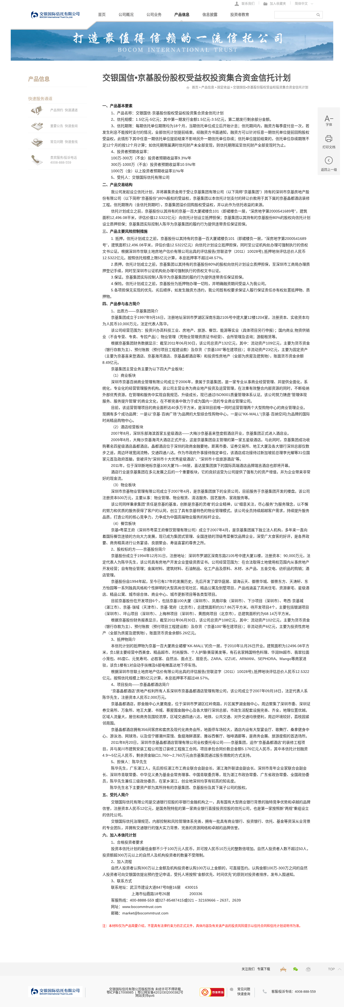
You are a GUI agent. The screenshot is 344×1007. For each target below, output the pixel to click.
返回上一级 (329, 170)
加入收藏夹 (278, 4)
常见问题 (243, 989)
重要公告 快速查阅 (64, 126)
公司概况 (126, 15)
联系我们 (248, 4)
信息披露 (209, 15)
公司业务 (154, 15)
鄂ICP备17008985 (120, 992)
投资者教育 (239, 15)
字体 (329, 125)
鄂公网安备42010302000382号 (160, 992)
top (335, 969)
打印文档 (328, 147)
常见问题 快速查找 (64, 142)
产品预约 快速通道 (64, 110)
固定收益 (223, 87)
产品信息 (181, 15)
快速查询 (243, 994)
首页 (102, 15)
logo (55, 14)
